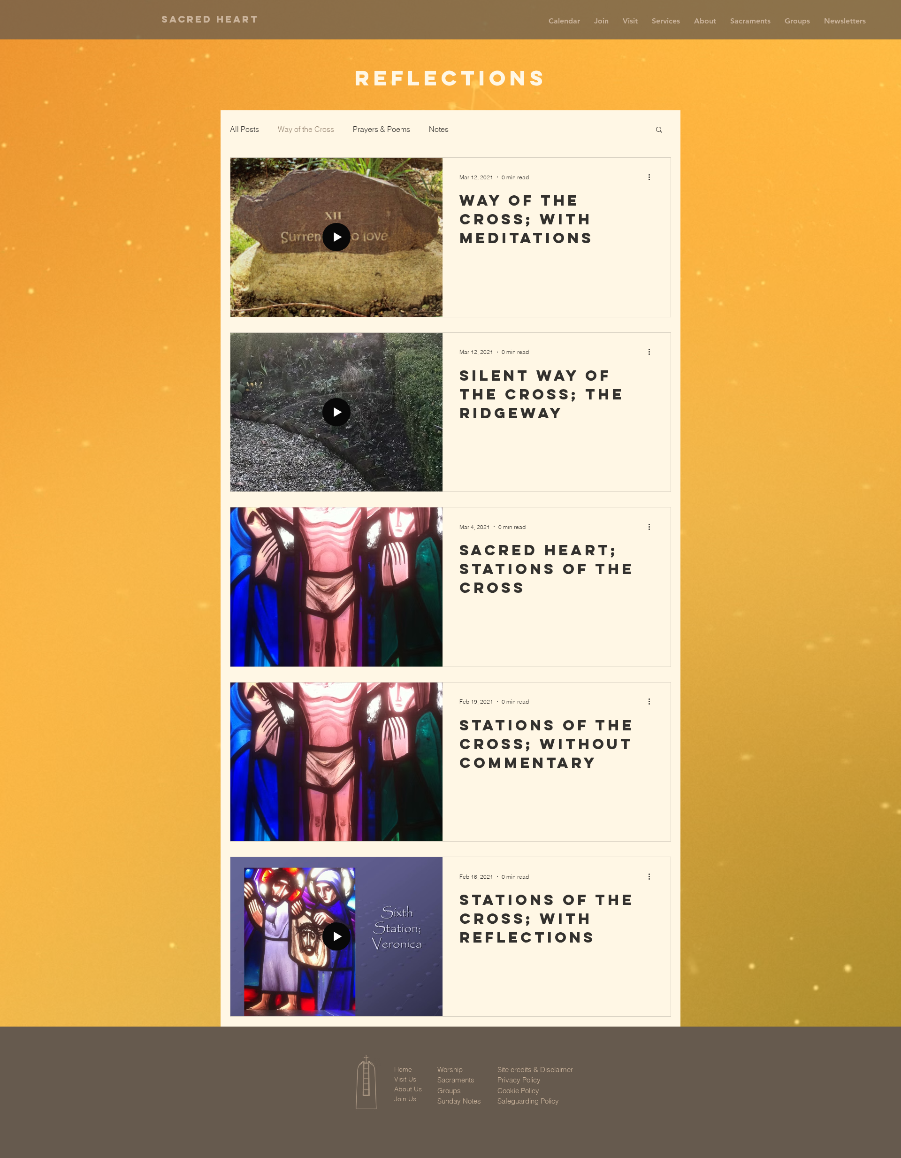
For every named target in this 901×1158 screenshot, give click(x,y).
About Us (408, 1089)
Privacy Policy (519, 1079)
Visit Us (405, 1079)
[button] (601, 21)
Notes (439, 129)
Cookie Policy (518, 1090)
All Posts (244, 129)
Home (403, 1069)
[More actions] (652, 177)
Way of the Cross (306, 129)
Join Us (405, 1099)
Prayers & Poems (381, 129)
